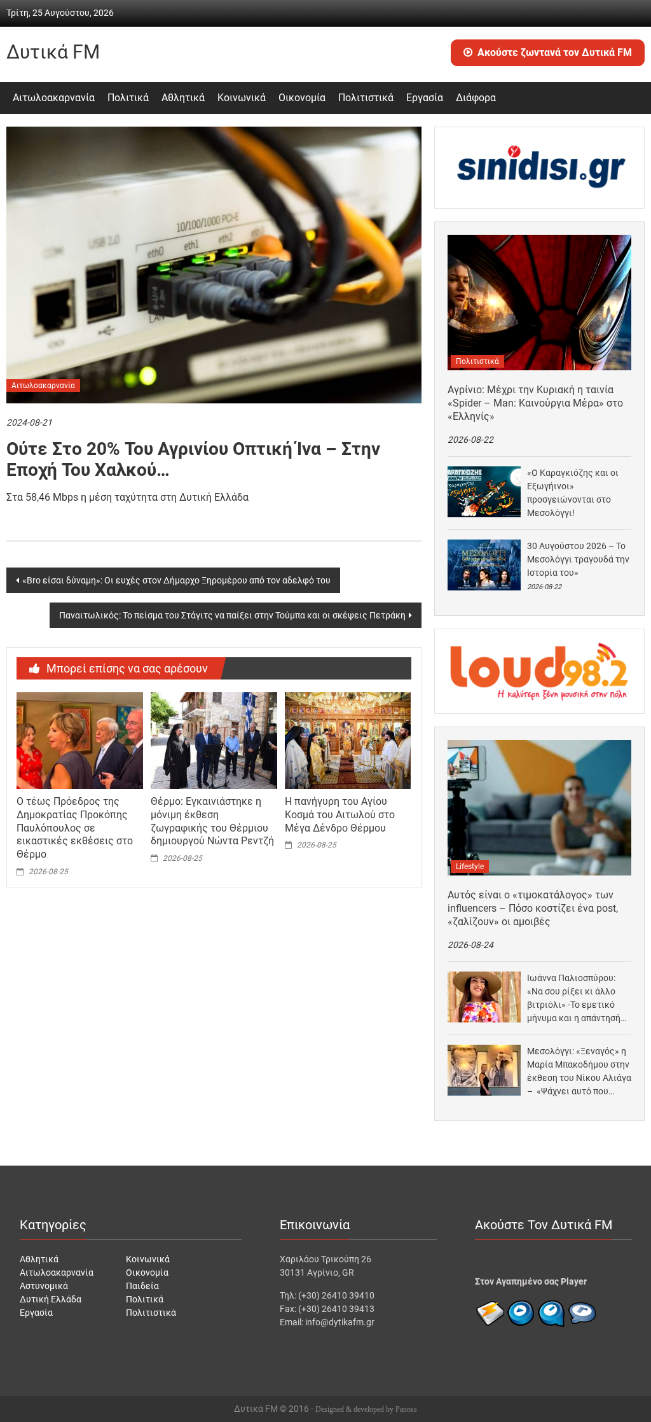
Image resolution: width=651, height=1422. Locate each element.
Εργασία (424, 98)
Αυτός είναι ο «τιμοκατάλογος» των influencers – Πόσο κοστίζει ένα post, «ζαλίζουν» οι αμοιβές (533, 908)
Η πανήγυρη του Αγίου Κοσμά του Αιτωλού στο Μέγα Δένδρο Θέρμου (340, 814)
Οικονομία (302, 98)
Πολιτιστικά (366, 98)
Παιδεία (142, 1286)
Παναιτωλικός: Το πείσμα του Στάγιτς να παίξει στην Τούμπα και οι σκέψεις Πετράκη (232, 615)
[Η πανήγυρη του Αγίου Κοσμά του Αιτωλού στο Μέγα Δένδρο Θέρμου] (348, 740)
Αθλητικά (183, 98)
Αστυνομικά (44, 1286)
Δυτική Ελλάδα (50, 1299)
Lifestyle (470, 866)
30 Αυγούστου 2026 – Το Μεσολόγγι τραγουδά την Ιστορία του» (578, 559)
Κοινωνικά (241, 98)
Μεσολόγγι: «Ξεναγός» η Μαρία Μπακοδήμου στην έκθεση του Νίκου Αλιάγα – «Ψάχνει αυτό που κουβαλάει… (579, 1072)
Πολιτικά (128, 98)
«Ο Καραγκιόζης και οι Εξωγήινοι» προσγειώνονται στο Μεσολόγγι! (573, 493)
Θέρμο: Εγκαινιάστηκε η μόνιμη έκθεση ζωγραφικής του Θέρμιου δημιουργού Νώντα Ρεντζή (212, 821)
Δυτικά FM (53, 52)
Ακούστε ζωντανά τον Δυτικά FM (554, 52)
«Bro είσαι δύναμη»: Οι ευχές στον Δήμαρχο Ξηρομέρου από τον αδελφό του (176, 580)
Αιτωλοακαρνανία (54, 98)
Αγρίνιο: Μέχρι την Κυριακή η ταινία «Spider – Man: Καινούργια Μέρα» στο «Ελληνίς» (535, 403)
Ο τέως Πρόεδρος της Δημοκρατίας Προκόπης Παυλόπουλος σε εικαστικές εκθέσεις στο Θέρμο (75, 827)
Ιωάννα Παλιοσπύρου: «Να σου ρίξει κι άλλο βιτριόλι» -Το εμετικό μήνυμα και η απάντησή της (573, 999)
